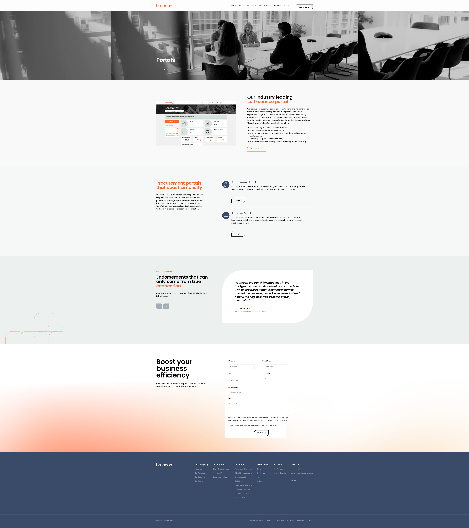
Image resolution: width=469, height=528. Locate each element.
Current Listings (280, 473)
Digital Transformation (221, 469)
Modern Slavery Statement (260, 520)
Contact (295, 464)
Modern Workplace (242, 493)
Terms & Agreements (295, 520)
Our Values (278, 469)
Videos (259, 481)
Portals (286, 5)
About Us (198, 469)
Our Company (235, 5)
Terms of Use (279, 520)
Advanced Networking (243, 469)
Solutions (250, 5)
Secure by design (220, 477)
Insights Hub (264, 5)
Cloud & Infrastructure (243, 473)
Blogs (259, 469)
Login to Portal (257, 149)
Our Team (199, 481)
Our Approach (200, 473)
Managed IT (217, 473)
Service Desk (240, 497)
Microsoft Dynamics (242, 489)
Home (159, 70)
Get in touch (304, 7)
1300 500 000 (296, 469)
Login (238, 200)
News (259, 477)
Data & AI (238, 481)
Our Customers (201, 477)
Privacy (310, 520)
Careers (277, 5)
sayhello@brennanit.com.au (302, 473)
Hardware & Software (243, 485)
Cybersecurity (240, 477)
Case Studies (262, 473)
